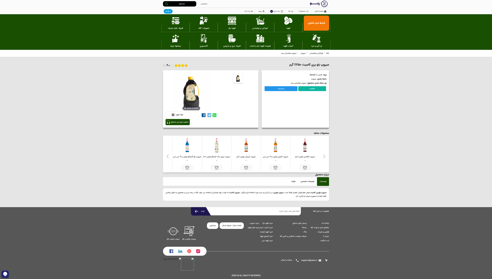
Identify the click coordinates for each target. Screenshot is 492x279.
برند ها (290, 11)
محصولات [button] (302, 11)
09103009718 (286, 260)
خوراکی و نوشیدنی (316, 53)
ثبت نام (247, 11)
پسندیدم (281, 88)
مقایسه (312, 88)
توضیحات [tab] (323, 181)
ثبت (202, 211)
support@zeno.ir (309, 260)
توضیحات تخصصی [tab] (307, 181)
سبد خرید (275, 11)
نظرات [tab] (293, 181)
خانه (327, 53)
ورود (260, 11)
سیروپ (303, 53)
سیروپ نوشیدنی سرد (288, 53)
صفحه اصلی (319, 11)
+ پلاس (168, 11)
